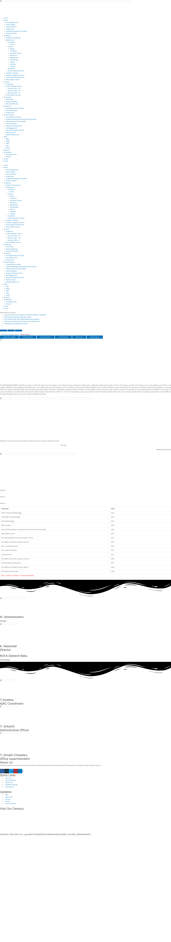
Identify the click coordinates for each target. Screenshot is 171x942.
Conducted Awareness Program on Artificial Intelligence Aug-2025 (25, 315)
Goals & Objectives (12, 101)
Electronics (13, 55)
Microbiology (14, 60)
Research (7, 150)
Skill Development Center (16, 71)
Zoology (12, 66)
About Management (12, 22)
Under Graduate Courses (14, 86)
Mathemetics (14, 57)
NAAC (8, 141)
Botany (12, 49)
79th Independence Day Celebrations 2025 (17, 317)
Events (6, 161)
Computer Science (16, 53)
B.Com (12, 44)
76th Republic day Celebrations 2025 (15, 323)
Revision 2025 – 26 (14, 88)
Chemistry (13, 51)
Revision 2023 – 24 (14, 90)
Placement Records (12, 104)
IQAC (5, 137)
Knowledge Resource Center (15, 108)
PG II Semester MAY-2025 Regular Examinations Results (21, 319)
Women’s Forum (11, 132)
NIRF (7, 143)
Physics (12, 62)
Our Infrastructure (11, 110)
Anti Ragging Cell (11, 128)
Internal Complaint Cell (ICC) (15, 130)
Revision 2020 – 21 (14, 93)
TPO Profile (9, 99)
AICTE (8, 148)
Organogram (10, 29)
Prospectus (9, 84)
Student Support (9, 115)
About (6, 20)
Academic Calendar (12, 73)
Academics (7, 35)
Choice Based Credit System (15, 77)
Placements (7, 97)
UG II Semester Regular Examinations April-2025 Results (22, 321)
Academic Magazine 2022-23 (15, 75)
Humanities (11, 68)
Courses (6, 82)
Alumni (6, 159)
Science (10, 46)
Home (6, 18)
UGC (7, 146)
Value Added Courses (13, 79)
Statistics (13, 64)
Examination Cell (11, 154)
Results (8, 156)
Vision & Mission (11, 27)
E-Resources (10, 112)
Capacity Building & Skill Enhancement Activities (21, 119)
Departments (10, 40)
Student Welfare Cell (12, 134)
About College (10, 24)
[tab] (9, 337)
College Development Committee (16, 31)
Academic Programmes (13, 38)
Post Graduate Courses (13, 95)
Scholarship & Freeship (13, 117)
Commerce (11, 42)
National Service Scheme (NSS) (16, 121)
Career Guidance (11, 123)
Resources (7, 106)
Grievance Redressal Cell (14, 126)
